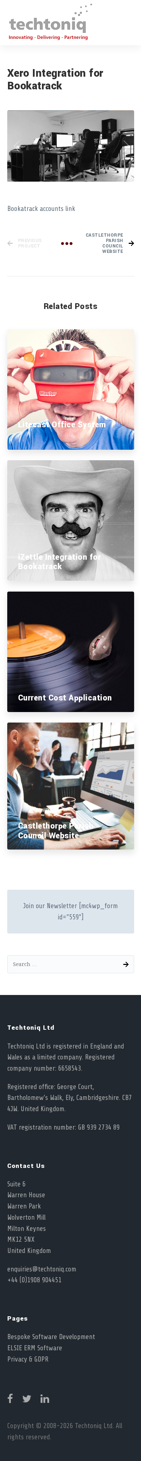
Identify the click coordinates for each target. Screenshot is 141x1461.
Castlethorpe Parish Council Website (56, 830)
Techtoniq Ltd (93, 1426)
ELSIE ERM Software (34, 1348)
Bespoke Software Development (51, 1337)
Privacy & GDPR (27, 1359)
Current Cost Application (65, 698)
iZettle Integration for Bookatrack (59, 562)
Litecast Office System (62, 424)
